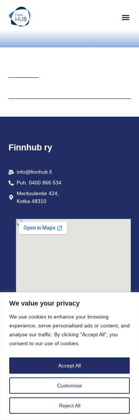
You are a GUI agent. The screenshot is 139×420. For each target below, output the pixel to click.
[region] (69, 356)
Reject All (69, 406)
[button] (126, 17)
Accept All (69, 366)
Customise (69, 386)
